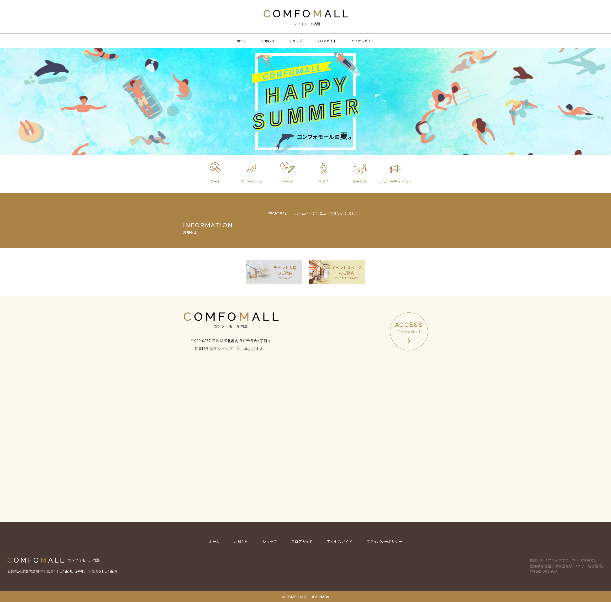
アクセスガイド (362, 40)
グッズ (287, 181)
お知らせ (267, 40)
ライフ (323, 181)
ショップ (295, 40)
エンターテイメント (395, 181)
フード (215, 181)
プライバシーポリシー (384, 541)
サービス (359, 181)
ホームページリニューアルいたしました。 (328, 213)
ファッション (252, 181)
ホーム (242, 40)
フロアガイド (326, 40)
